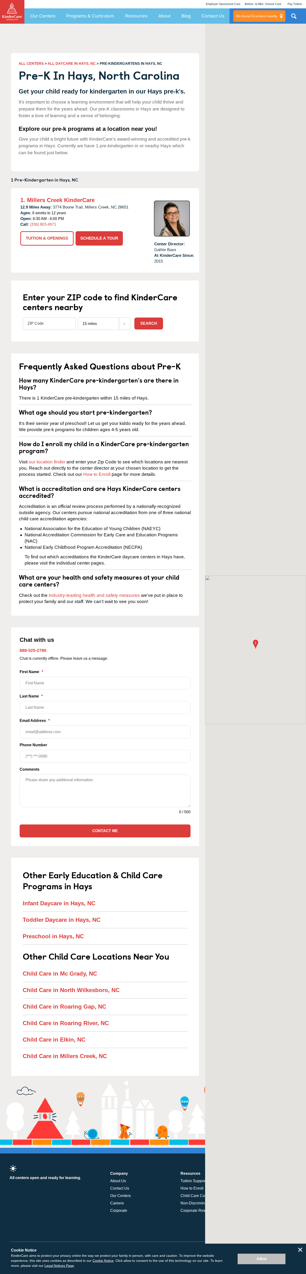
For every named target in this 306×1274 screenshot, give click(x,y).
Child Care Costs (195, 1196)
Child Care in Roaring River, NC (66, 1023)
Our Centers (42, 15)
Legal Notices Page (59, 1266)
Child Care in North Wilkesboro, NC (71, 990)
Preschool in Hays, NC (53, 936)
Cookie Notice (103, 1261)
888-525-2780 (33, 650)
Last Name (31, 696)
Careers (117, 1203)
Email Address (35, 721)
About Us (118, 1181)
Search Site (293, 18)
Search (148, 323)
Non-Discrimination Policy (202, 1203)
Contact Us (213, 15)
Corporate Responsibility (201, 1210)
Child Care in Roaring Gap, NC (64, 1006)
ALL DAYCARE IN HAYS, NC (72, 63)
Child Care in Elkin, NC (54, 1039)
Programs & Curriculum (90, 15)
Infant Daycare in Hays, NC (59, 903)
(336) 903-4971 (43, 224)
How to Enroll (96, 474)
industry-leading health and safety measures (94, 595)
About (164, 15)
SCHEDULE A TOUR (99, 238)
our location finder (47, 461)
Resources (136, 15)
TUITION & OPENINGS (47, 238)
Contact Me (105, 831)
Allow (262, 1259)
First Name (31, 672)
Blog (186, 15)
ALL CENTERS (31, 63)
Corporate (118, 1210)
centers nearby (256, 16)
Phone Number (33, 745)
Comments (29, 769)
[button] (255, 645)
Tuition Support (193, 1181)
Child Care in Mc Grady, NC (60, 973)
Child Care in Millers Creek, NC (65, 1056)
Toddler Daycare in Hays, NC (61, 920)
